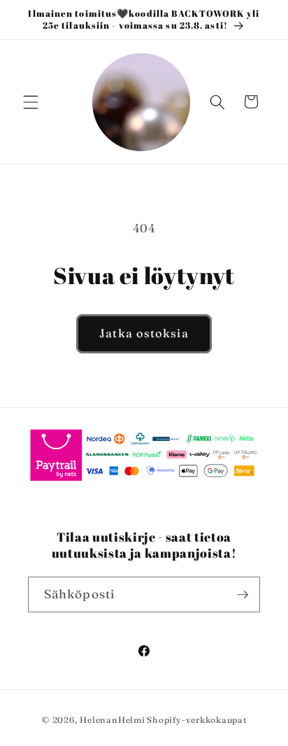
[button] (31, 101)
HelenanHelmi (112, 720)
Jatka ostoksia (143, 333)
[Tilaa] (242, 595)
